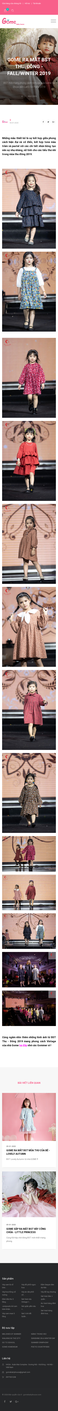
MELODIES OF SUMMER (11, 1334)
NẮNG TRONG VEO (38, 1334)
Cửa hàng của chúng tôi (11, 3)
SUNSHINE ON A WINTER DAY (43, 1338)
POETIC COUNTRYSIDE (40, 1347)
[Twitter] (10, 1401)
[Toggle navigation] (52, 21)
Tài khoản (37, 3)
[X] (13, 21)
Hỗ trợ (27, 3)
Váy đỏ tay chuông (48, 1292)
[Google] (16, 1401)
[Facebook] (4, 1401)
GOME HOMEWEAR (10, 1347)
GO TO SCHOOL (8, 1342)
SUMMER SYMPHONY (39, 1342)
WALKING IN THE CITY (11, 1338)
